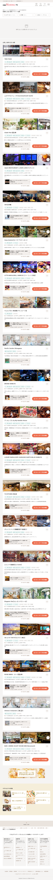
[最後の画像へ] (48, 50)
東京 (35, 828)
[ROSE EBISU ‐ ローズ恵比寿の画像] (26, 666)
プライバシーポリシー (22, 871)
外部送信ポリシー (31, 871)
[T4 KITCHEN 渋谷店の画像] (26, 485)
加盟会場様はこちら (39, 871)
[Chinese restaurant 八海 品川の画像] (26, 702)
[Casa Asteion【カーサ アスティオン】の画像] (26, 231)
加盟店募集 (46, 871)
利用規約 (11, 871)
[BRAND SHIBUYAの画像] (26, 375)
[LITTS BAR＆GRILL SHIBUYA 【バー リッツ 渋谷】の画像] (26, 267)
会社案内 (6, 871)
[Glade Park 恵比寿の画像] (26, 124)
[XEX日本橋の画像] (26, 196)
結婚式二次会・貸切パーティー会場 (26, 828)
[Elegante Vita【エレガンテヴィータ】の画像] (26, 593)
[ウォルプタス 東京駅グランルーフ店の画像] (26, 302)
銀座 (46, 828)
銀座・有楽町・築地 (41, 828)
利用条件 (15, 871)
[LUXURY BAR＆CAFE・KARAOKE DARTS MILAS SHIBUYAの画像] (26, 449)
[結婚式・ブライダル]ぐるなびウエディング (10, 828)
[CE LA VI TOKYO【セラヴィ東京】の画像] (26, 629)
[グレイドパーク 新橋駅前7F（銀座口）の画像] (26, 521)
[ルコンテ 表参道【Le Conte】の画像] (26, 556)
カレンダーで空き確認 (41, 74)
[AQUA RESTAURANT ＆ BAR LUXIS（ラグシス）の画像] (26, 159)
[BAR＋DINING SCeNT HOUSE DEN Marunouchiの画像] (26, 737)
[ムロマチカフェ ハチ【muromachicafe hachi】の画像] (26, 87)
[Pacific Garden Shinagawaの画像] (26, 340)
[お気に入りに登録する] (47, 59)
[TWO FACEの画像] (26, 50)
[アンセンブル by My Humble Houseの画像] (26, 412)
